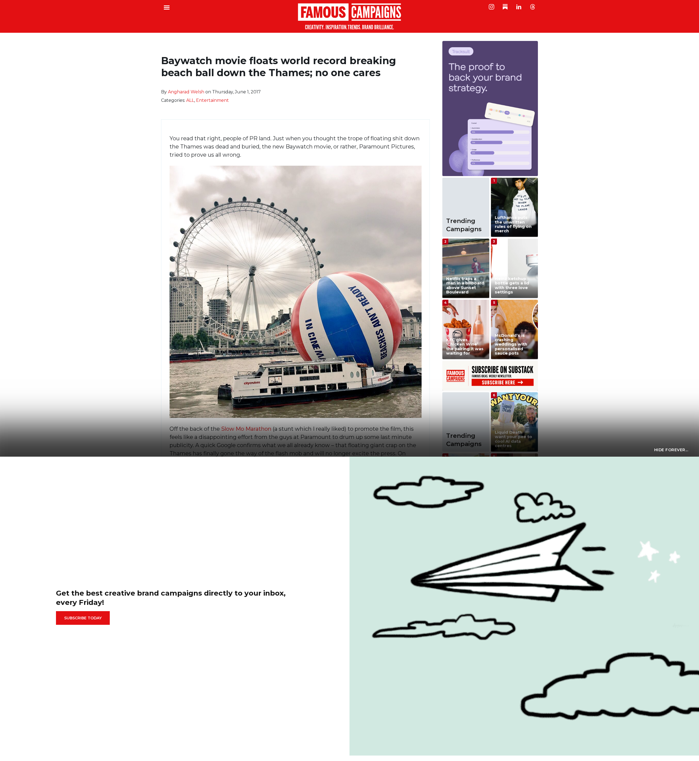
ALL (190, 100)
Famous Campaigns (349, 16)
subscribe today (83, 618)
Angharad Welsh (186, 91)
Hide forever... (671, 449)
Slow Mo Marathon (246, 429)
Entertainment (212, 100)
